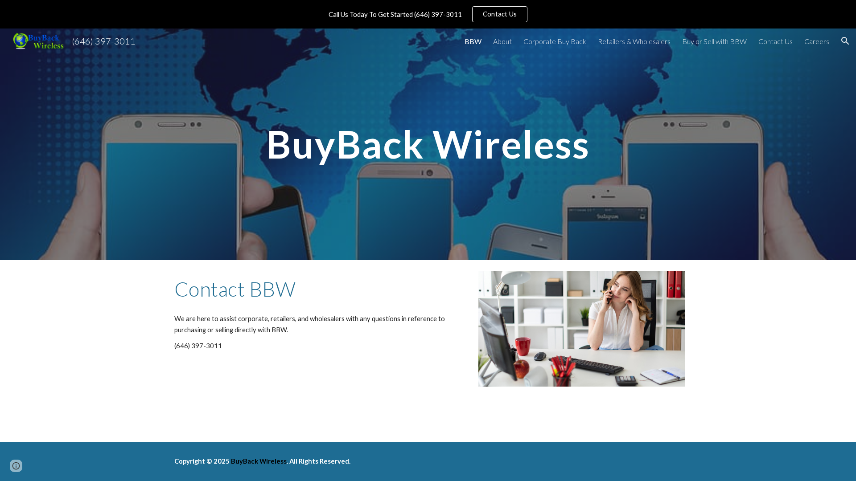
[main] (428, 144)
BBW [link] (473, 41)
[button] (845, 41)
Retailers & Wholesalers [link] (634, 41)
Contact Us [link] (775, 41)
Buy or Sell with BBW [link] (714, 41)
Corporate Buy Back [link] (554, 41)
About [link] (502, 41)
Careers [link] (816, 41)
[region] (428, 14)
